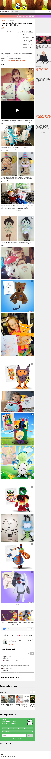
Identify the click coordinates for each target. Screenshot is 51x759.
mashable (19, 60)
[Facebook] (1, 756)
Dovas (4, 27)
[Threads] (10, 756)
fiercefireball (5, 656)
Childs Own (10, 52)
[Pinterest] (5, 756)
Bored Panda (5, 754)
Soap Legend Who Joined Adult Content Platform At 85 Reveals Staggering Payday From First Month (43, 80)
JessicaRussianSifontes (9, 659)
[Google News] (14, 756)
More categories (5, 731)
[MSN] (12, 756)
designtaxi (24, 60)
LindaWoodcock (5, 668)
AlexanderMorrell (6, 664)
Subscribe (30, 735)
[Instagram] (3, 756)
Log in (49, 11)
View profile (21, 640)
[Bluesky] (8, 756)
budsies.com (8, 60)
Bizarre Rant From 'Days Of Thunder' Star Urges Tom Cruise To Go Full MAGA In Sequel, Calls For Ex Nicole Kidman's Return (43, 128)
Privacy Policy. (20, 738)
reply (7, 658)
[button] (31, 692)
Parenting (3, 20)
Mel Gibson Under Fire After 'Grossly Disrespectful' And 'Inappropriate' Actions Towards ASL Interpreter (43, 47)
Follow (29, 640)
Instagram (13, 60)
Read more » (11, 644)
